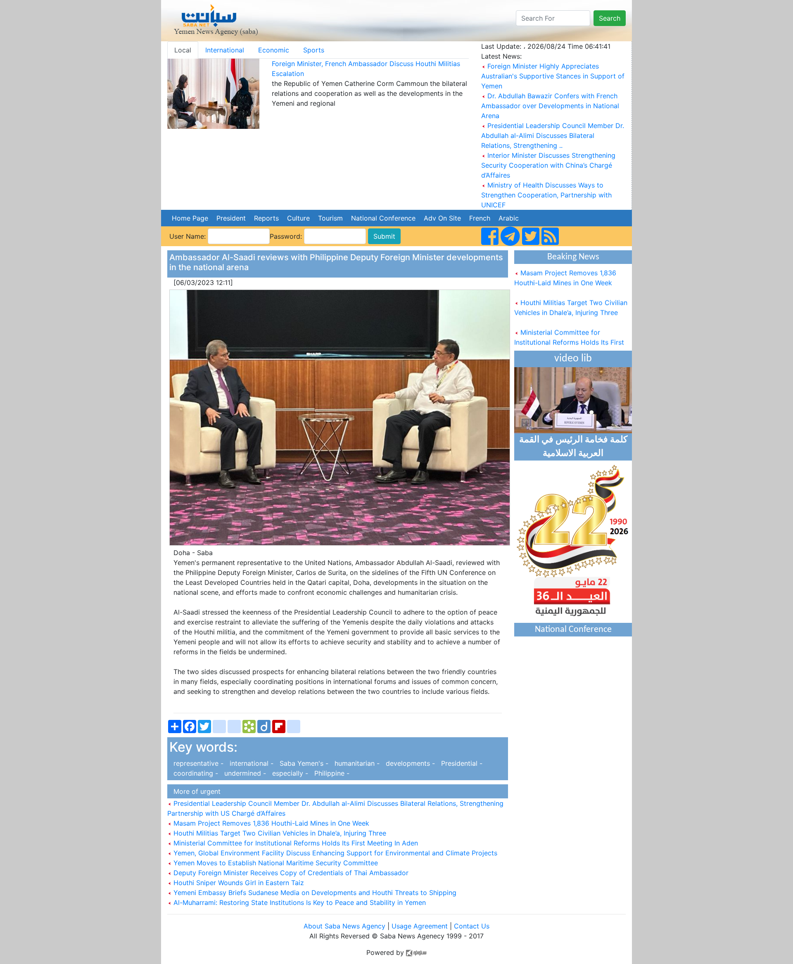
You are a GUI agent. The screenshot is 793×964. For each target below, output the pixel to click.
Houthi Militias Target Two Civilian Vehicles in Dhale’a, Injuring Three (278, 833)
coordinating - (194, 773)
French (479, 218)
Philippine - (329, 773)
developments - (409, 763)
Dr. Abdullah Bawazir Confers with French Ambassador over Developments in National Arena (550, 106)
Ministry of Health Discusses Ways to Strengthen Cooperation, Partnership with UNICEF (546, 195)
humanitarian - (356, 763)
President (231, 218)
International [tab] (224, 50)
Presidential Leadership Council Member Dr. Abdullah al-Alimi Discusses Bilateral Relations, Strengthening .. (552, 135)
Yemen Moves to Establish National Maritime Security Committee (274, 863)
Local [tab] (182, 50)
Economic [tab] (273, 50)
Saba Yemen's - (302, 763)
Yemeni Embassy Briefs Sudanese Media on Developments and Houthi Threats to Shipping (313, 892)
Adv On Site (442, 218)
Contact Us (471, 926)
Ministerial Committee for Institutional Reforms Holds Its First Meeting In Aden (294, 843)
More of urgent (195, 791)
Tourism (330, 218)
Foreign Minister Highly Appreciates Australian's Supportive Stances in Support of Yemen (552, 76)
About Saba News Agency (345, 926)
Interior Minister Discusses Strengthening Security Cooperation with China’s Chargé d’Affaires (548, 165)
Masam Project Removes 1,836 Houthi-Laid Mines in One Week (270, 823)
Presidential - (459, 763)
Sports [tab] (313, 50)
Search (609, 18)
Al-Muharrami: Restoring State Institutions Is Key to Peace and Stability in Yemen (298, 902)
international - (250, 763)
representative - (197, 763)
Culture (298, 218)
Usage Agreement (420, 926)
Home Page (190, 218)
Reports (266, 218)
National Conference (383, 218)
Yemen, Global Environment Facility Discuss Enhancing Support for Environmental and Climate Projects (334, 853)
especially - (289, 773)
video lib (573, 358)
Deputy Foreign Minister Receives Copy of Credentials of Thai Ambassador (289, 873)
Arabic (508, 218)
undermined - (244, 773)
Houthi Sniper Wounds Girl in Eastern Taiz (237, 883)
